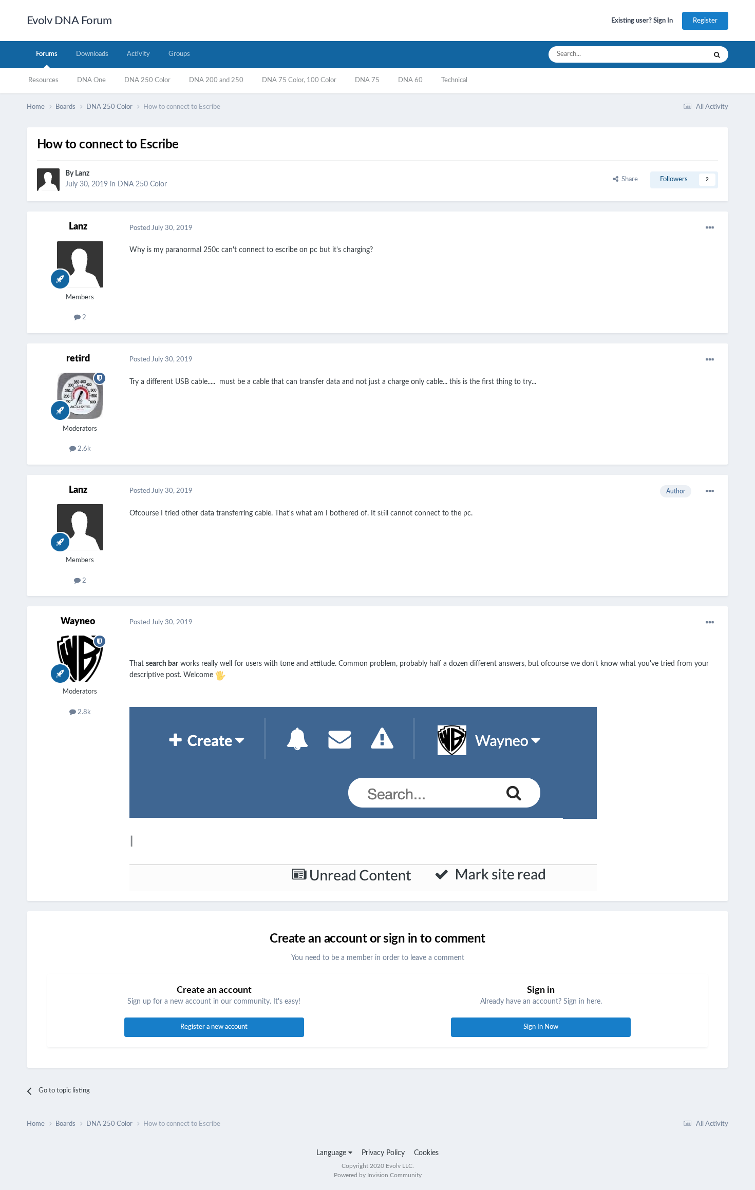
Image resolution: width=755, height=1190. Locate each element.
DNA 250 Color (147, 80)
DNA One (91, 80)
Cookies (426, 1153)
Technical (454, 80)
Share (628, 179)
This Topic (678, 54)
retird (78, 358)
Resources (43, 80)
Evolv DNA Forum (69, 20)
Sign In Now (540, 1027)
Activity (138, 54)
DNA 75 (367, 80)
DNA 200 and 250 (216, 80)
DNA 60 (410, 80)
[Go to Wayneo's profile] (80, 659)
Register (705, 20)
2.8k (83, 712)
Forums (47, 54)
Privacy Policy (383, 1153)
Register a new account (214, 1027)
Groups (179, 54)
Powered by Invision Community (378, 1175)
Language (332, 1153)
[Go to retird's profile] (80, 396)
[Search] (717, 54)
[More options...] (710, 228)
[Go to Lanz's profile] (48, 179)
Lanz (82, 173)
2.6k (83, 449)
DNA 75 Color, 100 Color (299, 80)
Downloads (92, 54)
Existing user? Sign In (642, 20)
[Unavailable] (363, 798)
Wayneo (78, 621)
